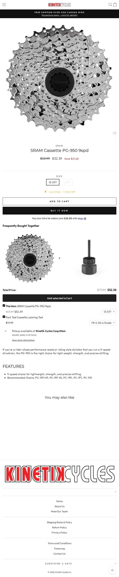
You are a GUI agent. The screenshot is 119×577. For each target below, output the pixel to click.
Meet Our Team (59, 511)
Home (59, 501)
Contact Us (59, 553)
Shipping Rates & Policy (59, 522)
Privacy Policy (59, 532)
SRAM (60, 146)
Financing (59, 548)
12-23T (53, 182)
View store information (23, 340)
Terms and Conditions (59, 543)
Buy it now (59, 210)
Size (59, 176)
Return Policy (59, 527)
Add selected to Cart (59, 298)
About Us (59, 506)
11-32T (66, 182)
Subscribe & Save (59, 563)
